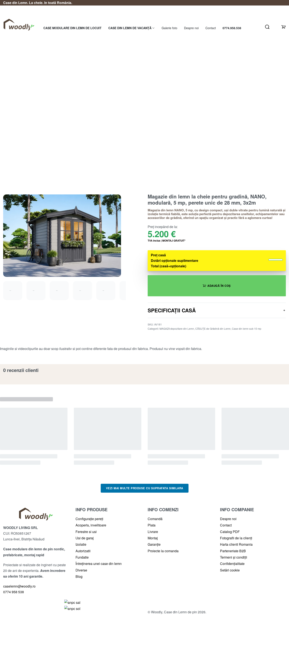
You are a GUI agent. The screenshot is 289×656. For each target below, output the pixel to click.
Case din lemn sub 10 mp (246, 328)
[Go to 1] (12, 290)
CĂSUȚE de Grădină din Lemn (213, 328)
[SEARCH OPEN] (267, 27)
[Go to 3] (59, 290)
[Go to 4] (82, 290)
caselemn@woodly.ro (19, 586)
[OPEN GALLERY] (62, 235)
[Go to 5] (105, 290)
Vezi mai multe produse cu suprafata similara (144, 488)
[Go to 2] (35, 290)
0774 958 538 (14, 591)
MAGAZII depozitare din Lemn (177, 328)
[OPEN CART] (283, 27)
